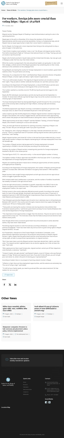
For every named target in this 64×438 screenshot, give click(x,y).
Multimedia (25, 394)
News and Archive (27, 389)
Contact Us (25, 392)
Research (25, 384)
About (24, 382)
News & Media (11, 10)
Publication (25, 387)
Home (3, 10)
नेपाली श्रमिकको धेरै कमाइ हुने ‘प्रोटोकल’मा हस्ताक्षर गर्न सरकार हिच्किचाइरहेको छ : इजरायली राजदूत (46, 309)
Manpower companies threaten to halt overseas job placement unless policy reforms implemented (15, 329)
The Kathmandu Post (22, 334)
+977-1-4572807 (54, 394)
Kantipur (18, 314)
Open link (9, 275)
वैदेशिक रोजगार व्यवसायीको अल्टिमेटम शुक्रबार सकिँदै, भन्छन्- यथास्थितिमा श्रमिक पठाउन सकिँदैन (15, 309)
